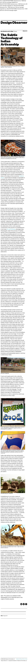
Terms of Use (24, 659)
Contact (17, 659)
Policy (21, 659)
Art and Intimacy (11, 229)
